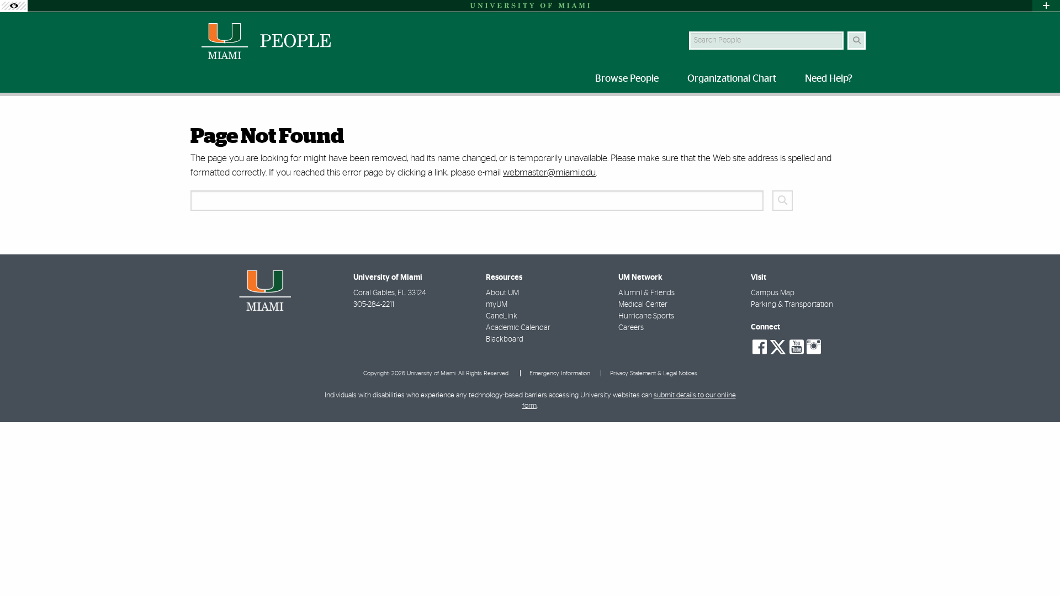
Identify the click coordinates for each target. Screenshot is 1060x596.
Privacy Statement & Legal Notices (653, 373)
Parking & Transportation (792, 304)
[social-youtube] (796, 347)
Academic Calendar (518, 328)
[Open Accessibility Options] (14, 6)
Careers (631, 328)
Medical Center (642, 304)
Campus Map (772, 293)
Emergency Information (559, 373)
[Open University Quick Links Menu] (1046, 6)
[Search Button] (856, 40)
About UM (502, 293)
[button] (1035, 565)
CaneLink (501, 316)
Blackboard (504, 339)
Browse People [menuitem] (627, 79)
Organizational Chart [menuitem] (731, 79)
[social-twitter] (778, 346)
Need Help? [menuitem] (828, 79)
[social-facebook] (759, 347)
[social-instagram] (814, 347)
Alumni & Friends (646, 293)
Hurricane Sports (646, 316)
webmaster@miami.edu (549, 172)
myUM (496, 304)
